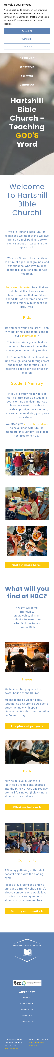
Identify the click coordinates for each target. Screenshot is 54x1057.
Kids (27, 317)
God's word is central (18, 287)
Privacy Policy (12, 1048)
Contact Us (27, 84)
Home (26, 997)
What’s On (27, 66)
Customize (27, 39)
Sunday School (28, 335)
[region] (27, 26)
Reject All (27, 47)
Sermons (27, 75)
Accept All (27, 31)
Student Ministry (27, 383)
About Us (26, 58)
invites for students (35, 424)
